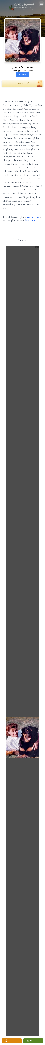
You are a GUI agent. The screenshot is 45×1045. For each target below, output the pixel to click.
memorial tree (33, 217)
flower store (30, 220)
